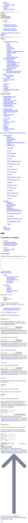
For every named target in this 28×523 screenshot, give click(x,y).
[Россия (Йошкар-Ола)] (13, 209)
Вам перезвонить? (15, 32)
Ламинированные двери (13, 62)
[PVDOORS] (10, 138)
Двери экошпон (11, 61)
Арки (5, 74)
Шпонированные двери (13, 65)
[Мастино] (10, 208)
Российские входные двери (14, 71)
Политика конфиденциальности (12, 308)
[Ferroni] (9, 202)
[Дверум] (9, 141)
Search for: (3, 12)
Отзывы (6, 88)
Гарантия (6, 6)
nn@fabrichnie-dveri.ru (6, 272)
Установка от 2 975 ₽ (9, 79)
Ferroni (8, 54)
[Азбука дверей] (11, 139)
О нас (5, 2)
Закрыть (3, 384)
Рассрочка (6, 3)
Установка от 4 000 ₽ (9, 5)
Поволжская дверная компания (15, 51)
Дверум (9, 50)
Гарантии (6, 86)
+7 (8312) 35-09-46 (5, 32)
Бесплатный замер (5, 93)
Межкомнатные (8, 135)
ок (1, 521)
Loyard (8, 45)
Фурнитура (10, 76)
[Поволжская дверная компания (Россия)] (17, 143)
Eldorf (8, 44)
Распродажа (7, 78)
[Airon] (9, 136)
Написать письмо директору (11, 89)
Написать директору (9, 9)
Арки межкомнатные (12, 279)
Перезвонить (19, 327)
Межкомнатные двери (9, 58)
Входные (6, 201)
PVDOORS (10, 47)
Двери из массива (11, 64)
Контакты (6, 83)
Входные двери (8, 69)
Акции (5, 8)
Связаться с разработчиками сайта (10, 315)
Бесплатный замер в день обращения (5, 17)
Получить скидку (5, 253)
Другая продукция (9, 75)
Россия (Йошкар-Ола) (12, 57)
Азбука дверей (11, 48)
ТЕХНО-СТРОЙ (11, 52)
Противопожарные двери (13, 72)
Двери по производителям (11, 41)
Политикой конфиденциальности (10, 333)
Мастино (9, 55)
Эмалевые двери (11, 68)
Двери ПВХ (10, 59)
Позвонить (3, 34)
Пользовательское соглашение (12, 309)
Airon (8, 43)
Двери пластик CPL (12, 66)
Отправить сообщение (20, 414)
